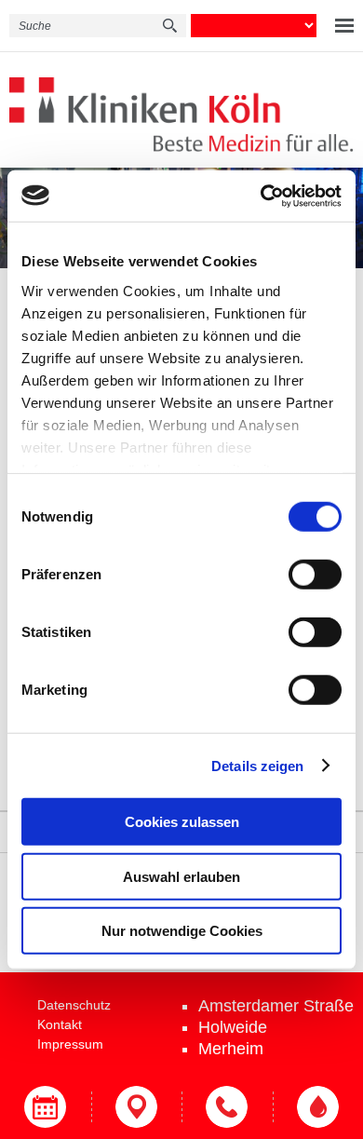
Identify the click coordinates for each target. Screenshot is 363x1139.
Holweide (232, 1027)
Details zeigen (257, 765)
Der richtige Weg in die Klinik (136, 1107)
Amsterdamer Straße (276, 1006)
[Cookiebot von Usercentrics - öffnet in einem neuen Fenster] (261, 195)
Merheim (230, 1048)
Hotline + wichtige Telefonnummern (227, 1107)
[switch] (315, 575)
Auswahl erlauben (181, 876)
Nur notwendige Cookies (181, 931)
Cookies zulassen (182, 822)
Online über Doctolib (45, 1107)
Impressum (70, 1044)
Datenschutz (74, 1004)
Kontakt (59, 1024)
